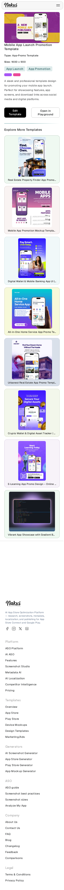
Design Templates (17, 731)
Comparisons (14, 858)
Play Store (12, 719)
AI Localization (15, 678)
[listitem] (8, 74)
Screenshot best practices (22, 793)
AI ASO (9, 654)
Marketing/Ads (15, 737)
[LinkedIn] (27, 629)
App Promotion (39, 69)
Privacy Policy (14, 880)
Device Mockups (16, 725)
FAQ (8, 834)
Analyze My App (15, 805)
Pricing (9, 690)
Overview (11, 707)
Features (11, 660)
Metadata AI (13, 672)
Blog (8, 840)
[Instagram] (14, 629)
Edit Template (15, 112)
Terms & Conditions (18, 874)
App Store (11, 713)
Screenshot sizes (16, 799)
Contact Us (12, 828)
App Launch (14, 69)
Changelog (12, 846)
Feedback (11, 852)
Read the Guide (30, 586)
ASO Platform (14, 648)
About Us (11, 822)
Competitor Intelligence (20, 684)
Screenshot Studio (17, 666)
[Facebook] (7, 629)
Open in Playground (45, 112)
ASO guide (12, 787)
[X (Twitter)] (20, 629)
